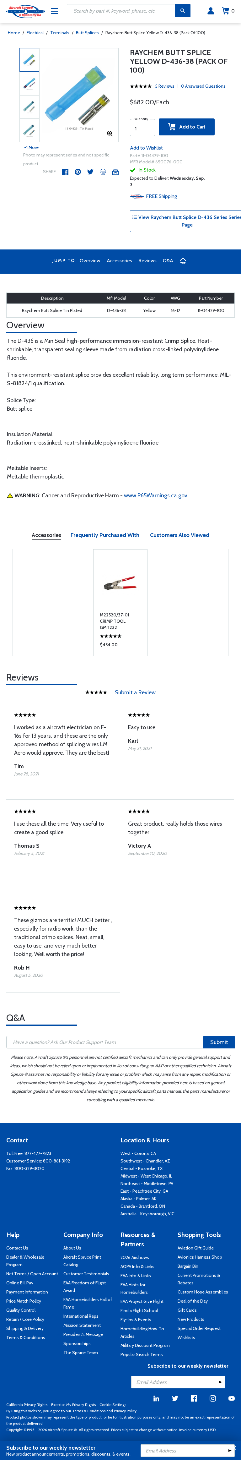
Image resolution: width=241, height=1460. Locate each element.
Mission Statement (82, 1325)
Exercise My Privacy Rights (73, 1404)
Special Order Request (199, 1328)
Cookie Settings (112, 1404)
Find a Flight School (139, 1310)
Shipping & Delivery (25, 1328)
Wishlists (186, 1337)
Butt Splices (87, 33)
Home (14, 33)
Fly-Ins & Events (135, 1319)
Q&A (168, 261)
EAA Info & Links (135, 1275)
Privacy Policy (125, 1410)
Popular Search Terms (141, 1354)
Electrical (35, 33)
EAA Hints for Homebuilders (134, 1288)
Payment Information (27, 1292)
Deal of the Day (193, 1301)
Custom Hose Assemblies (203, 1292)
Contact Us (17, 1248)
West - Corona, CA (138, 1153)
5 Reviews (164, 86)
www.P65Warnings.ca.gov (155, 495)
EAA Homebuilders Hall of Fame (87, 1303)
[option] (79, 95)
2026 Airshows (134, 1257)
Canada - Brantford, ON (142, 1206)
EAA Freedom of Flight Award (84, 1286)
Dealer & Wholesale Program (25, 1260)
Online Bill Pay (19, 1283)
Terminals (59, 33)
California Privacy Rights (26, 1404)
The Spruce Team (80, 1352)
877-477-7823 (37, 1153)
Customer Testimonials (86, 1274)
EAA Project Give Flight (141, 1301)
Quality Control (20, 1310)
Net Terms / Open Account (32, 1274)
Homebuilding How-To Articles (142, 1332)
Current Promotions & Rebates (199, 1279)
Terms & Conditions (25, 1337)
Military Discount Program (145, 1345)
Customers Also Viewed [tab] (179, 535)
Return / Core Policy (25, 1319)
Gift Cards (187, 1310)
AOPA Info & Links (137, 1266)
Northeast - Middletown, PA (146, 1183)
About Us (72, 1248)
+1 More (31, 147)
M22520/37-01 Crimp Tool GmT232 (114, 621)
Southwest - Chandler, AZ (145, 1161)
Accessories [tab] (46, 535)
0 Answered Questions (203, 86)
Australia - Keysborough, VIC (147, 1214)
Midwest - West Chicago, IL (146, 1176)
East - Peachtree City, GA (144, 1191)
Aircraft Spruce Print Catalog (82, 1260)
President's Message (83, 1334)
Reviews (147, 261)
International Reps (81, 1316)
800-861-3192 (56, 1161)
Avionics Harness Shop (200, 1257)
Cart (233, 11)
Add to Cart (190, 127)
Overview (90, 261)
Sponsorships (77, 1343)
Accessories (119, 261)
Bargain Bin (188, 1266)
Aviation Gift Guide (196, 1248)
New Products (191, 1319)
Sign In (210, 11)
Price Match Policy (23, 1301)
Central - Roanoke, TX (141, 1168)
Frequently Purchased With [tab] (105, 535)
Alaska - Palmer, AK (138, 1198)
